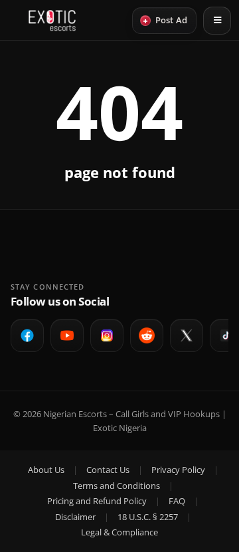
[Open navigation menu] (217, 21)
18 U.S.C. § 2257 (148, 517)
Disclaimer (75, 517)
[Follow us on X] (186, 335)
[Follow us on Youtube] (67, 335)
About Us (46, 470)
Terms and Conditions (116, 486)
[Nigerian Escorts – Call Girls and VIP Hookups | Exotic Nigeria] (52, 20)
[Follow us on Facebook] (27, 335)
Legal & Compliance (119, 532)
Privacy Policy (178, 470)
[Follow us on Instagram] (106, 335)
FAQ (177, 501)
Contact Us (107, 470)
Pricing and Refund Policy (97, 501)
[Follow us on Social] (146, 335)
